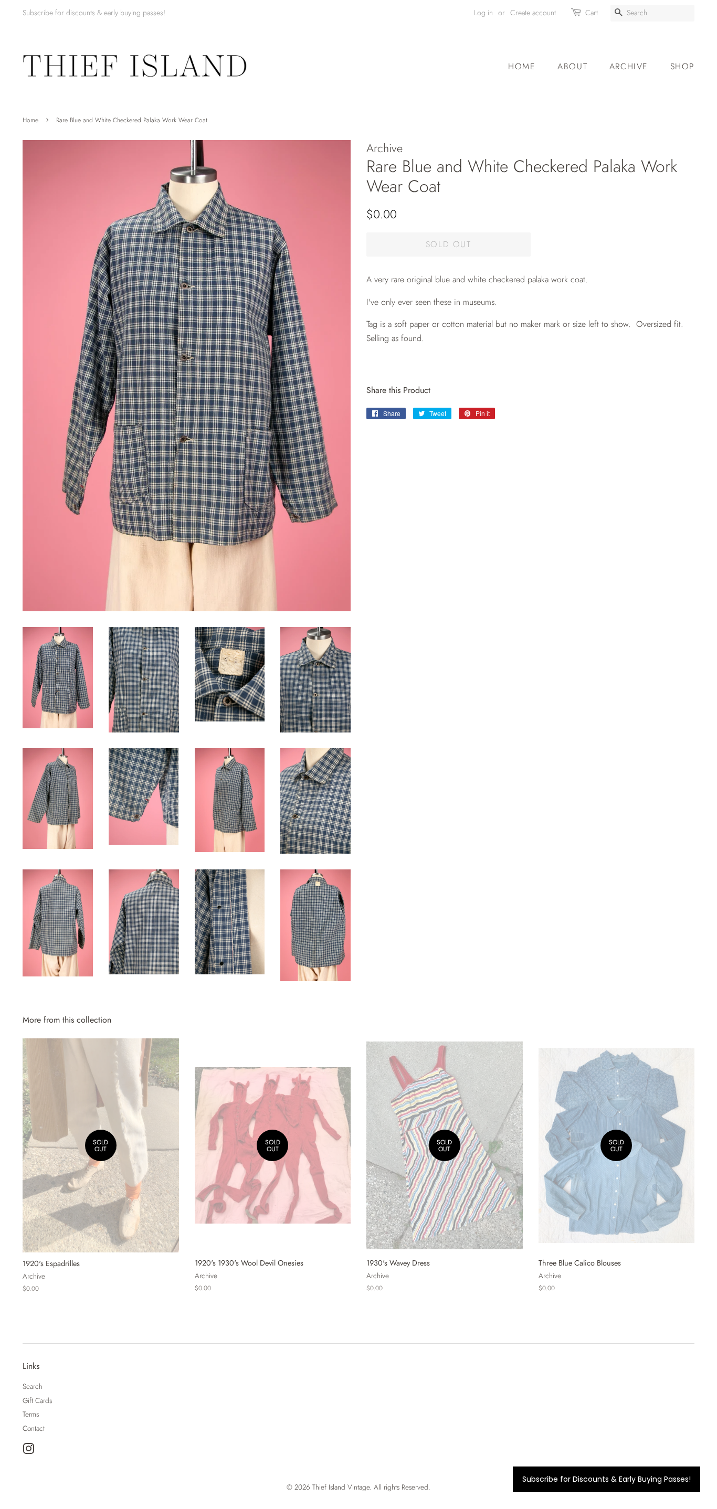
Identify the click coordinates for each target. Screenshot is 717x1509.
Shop (682, 66)
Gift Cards (37, 1400)
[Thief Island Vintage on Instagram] (28, 1451)
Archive (628, 66)
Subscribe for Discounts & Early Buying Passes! (606, 1479)
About (572, 66)
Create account (533, 12)
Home (521, 66)
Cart (591, 12)
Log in (483, 12)
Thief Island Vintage (341, 1487)
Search (33, 1386)
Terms (31, 1414)
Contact (34, 1428)
